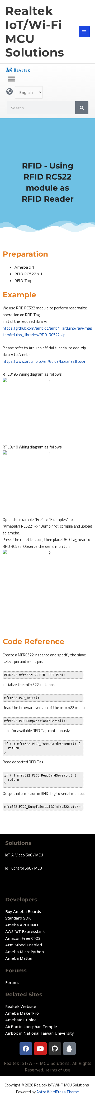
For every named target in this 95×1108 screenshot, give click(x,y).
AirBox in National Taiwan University (39, 1033)
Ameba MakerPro (22, 1013)
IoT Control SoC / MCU (23, 868)
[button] (11, 79)
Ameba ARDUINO (21, 924)
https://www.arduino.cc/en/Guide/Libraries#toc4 (44, 361)
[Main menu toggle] (84, 31)
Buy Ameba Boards (23, 911)
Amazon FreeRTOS (22, 938)
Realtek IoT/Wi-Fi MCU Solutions (34, 31)
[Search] (81, 107)
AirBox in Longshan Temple (31, 1026)
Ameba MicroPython (24, 951)
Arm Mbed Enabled (23, 944)
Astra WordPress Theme (57, 1092)
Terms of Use (57, 1070)
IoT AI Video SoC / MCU (24, 855)
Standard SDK (18, 918)
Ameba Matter (19, 958)
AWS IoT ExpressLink (25, 931)
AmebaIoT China (20, 1019)
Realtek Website (20, 1006)
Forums (12, 982)
